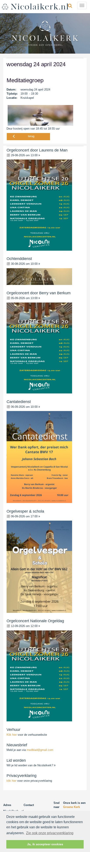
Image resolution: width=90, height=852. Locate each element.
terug (31, 136)
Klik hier (12, 734)
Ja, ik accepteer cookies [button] (45, 844)
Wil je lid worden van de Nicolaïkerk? (30, 765)
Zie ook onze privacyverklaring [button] (49, 833)
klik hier (11, 780)
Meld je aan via (30, 750)
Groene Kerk (71, 807)
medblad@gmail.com (40, 750)
